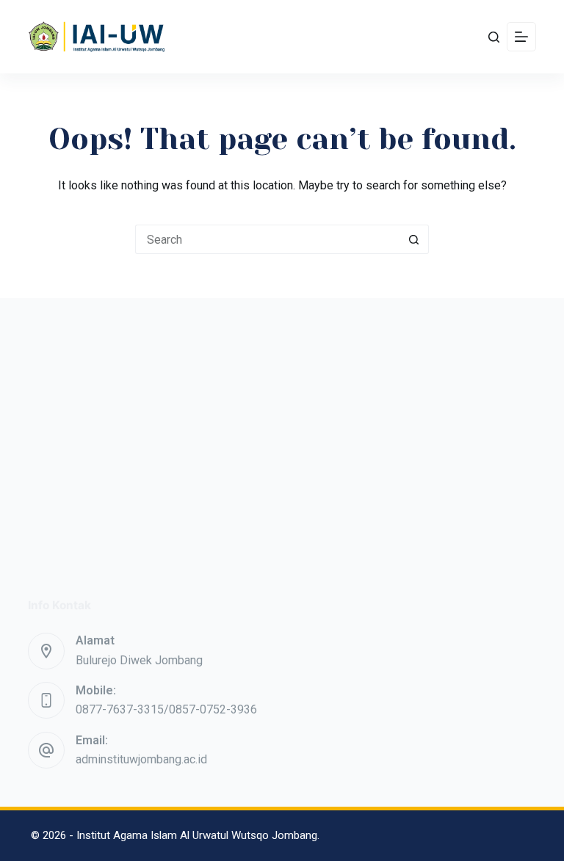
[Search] (493, 37)
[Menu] (521, 36)
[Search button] (414, 239)
